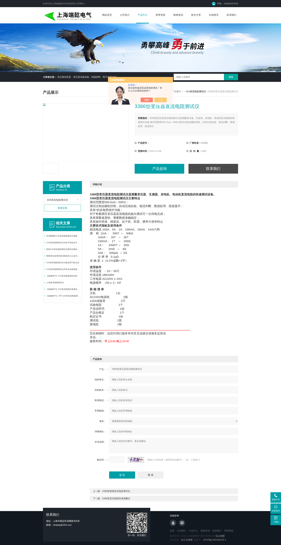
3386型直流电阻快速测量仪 (116, 498)
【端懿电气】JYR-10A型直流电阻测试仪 (64, 296)
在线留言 (214, 14)
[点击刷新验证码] (136, 460)
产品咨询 (159, 169)
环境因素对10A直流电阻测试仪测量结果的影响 (64, 236)
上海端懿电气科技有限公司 (65, 3)
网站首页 (107, 14)
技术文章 (196, 14)
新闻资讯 (178, 14)
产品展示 (176, 91)
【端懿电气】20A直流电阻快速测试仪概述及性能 (64, 289)
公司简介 (125, 14)
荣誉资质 (160, 14)
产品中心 (142, 14)
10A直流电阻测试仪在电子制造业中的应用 (64, 242)
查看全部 (62, 208)
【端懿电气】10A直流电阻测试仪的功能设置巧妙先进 (64, 276)
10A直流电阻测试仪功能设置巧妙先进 (62, 262)
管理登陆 (228, 530)
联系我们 (231, 14)
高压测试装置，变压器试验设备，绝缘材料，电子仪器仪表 (86, 77)
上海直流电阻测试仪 (55, 282)
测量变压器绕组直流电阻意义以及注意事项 (64, 256)
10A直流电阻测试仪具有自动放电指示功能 (64, 269)
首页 (172, 530)
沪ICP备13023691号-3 (214, 540)
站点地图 (220, 536)
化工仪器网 (187, 540)
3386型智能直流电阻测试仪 (116, 491)
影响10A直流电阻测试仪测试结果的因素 (63, 249)
